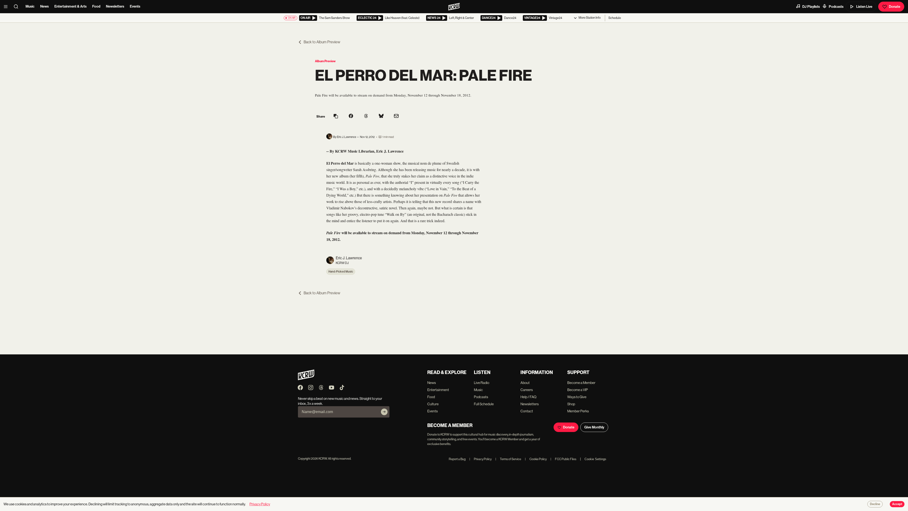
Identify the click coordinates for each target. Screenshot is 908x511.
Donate (894, 6)
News (44, 6)
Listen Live (864, 6)
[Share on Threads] (366, 116)
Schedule (614, 18)
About (525, 383)
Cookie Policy (536, 459)
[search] (17, 6)
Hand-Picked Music (340, 271)
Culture (433, 404)
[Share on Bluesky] (381, 116)
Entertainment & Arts (70, 6)
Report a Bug (457, 459)
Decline (875, 504)
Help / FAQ (528, 397)
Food (96, 6)
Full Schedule (484, 404)
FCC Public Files (563, 459)
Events (135, 6)
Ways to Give (576, 397)
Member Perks (578, 411)
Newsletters (115, 6)
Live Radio (481, 383)
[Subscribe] (384, 412)
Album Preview (325, 61)
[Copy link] (335, 116)
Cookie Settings (595, 459)
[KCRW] (306, 379)
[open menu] (7, 6)
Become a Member (581, 383)
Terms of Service (508, 459)
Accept (897, 504)
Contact (526, 411)
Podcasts (836, 6)
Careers (526, 390)
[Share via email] (396, 116)
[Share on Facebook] (351, 116)
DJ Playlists (811, 6)
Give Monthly (594, 427)
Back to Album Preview (322, 42)
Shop (571, 404)
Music (30, 6)
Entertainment (438, 390)
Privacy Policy (480, 459)
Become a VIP (577, 390)
